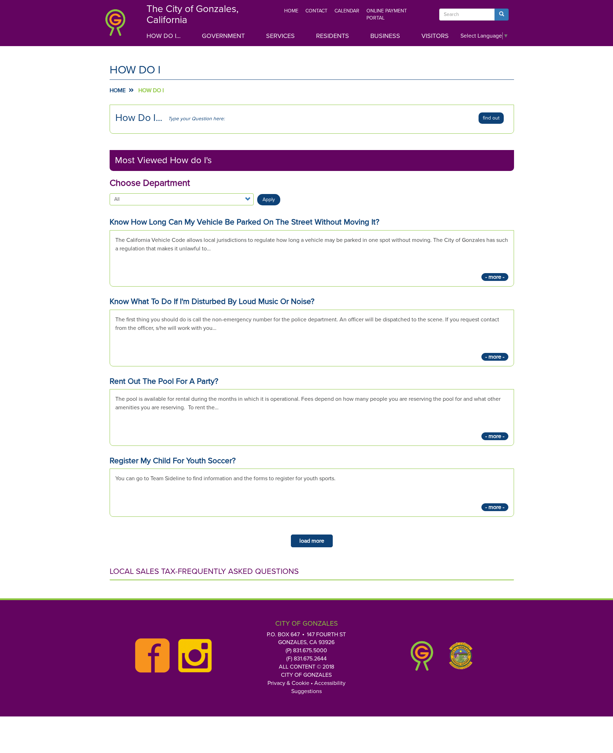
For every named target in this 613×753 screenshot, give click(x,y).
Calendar (347, 11)
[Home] (120, 24)
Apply (269, 199)
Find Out (491, 118)
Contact (316, 11)
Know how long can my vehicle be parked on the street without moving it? (244, 222)
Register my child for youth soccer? (173, 460)
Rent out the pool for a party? (164, 381)
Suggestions (306, 691)
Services (280, 36)
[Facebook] (150, 655)
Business (385, 36)
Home (291, 11)
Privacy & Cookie (288, 683)
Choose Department (150, 183)
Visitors (435, 36)
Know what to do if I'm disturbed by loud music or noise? (212, 301)
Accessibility (330, 683)
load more (311, 540)
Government (223, 36)
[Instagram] (192, 656)
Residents (332, 36)
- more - (494, 277)
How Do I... (164, 36)
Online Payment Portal (386, 14)
